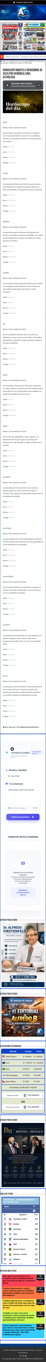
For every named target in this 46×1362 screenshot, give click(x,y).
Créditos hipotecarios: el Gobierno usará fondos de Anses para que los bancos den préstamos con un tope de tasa (19, 1304)
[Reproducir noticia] (7, 85)
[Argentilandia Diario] (23, 12)
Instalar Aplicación (24, 2)
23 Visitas (40, 1314)
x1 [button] (39, 85)
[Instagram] (23, 1355)
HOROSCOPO (14, 61)
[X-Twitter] (20, 1355)
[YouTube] (26, 1355)
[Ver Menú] (3, 11)
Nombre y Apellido (18, 770)
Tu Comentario (16, 784)
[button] (42, 37)
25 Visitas (40, 1277)
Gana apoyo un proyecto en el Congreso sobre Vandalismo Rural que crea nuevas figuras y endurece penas (19, 1279)
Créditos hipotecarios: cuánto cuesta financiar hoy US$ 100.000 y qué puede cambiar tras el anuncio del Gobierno (18, 1291)
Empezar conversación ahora (23, 892)
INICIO (5, 61)
